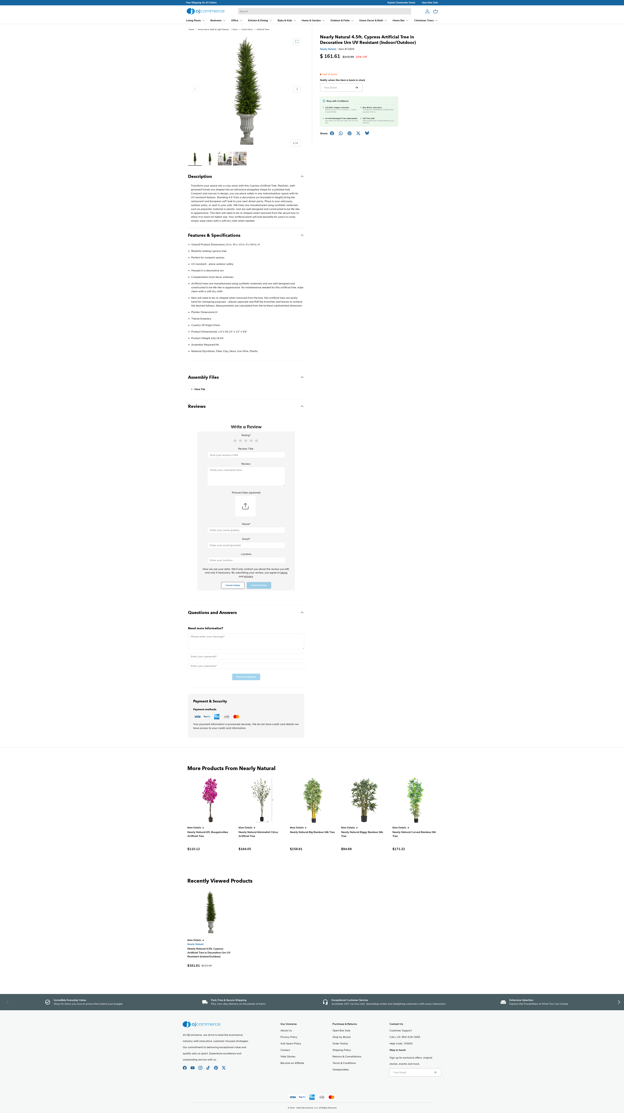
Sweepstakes (340, 1069)
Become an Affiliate (292, 1063)
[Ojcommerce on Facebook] (185, 1066)
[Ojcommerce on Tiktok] (208, 1066)
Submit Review (259, 585)
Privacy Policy (288, 1037)
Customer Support (401, 1030)
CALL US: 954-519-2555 (405, 1037)
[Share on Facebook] (332, 133)
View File (199, 389)
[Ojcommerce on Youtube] (193, 1066)
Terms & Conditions (344, 1063)
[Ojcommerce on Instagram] (201, 1066)
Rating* (246, 435)
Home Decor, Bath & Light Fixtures (213, 29)
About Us (286, 1030)
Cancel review (233, 585)
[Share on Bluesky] (367, 133)
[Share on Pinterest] (349, 133)
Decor (235, 29)
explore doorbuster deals (401, 2)
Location (246, 554)
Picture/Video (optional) (246, 492)
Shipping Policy (341, 1050)
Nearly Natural (328, 49)
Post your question (246, 676)
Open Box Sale (341, 1030)
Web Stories (287, 1056)
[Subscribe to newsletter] (435, 1072)
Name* (246, 524)
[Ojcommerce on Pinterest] (216, 1066)
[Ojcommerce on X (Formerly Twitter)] (223, 1066)
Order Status (340, 1043)
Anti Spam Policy (290, 1043)
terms (283, 572)
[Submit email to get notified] (356, 87)
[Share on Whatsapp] (340, 133)
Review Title (245, 448)
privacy (248, 576)
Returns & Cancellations (346, 1056)
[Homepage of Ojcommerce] (205, 11)
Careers (285, 1050)
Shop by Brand (341, 1037)
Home (191, 29)
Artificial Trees (263, 29)
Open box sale (430, 2)
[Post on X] (358, 133)
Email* (246, 538)
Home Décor (247, 29)
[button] (235, 440)
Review (245, 463)
